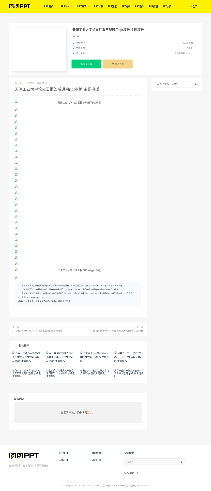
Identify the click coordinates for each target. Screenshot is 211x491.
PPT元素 (112, 6)
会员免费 (119, 64)
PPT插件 (139, 6)
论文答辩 (31, 83)
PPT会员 (167, 6)
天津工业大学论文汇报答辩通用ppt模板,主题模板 (49, 301)
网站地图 (96, 460)
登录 (89, 412)
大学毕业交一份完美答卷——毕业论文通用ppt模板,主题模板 (128, 373)
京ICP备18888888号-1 (114, 486)
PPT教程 (153, 6)
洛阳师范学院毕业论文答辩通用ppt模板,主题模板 (118, 331)
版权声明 (63, 460)
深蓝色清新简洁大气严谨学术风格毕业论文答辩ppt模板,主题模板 (60, 373)
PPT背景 (98, 6)
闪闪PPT (22, 301)
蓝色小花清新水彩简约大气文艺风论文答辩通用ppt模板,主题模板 (26, 373)
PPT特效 (126, 6)
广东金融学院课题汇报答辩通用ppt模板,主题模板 (37, 331)
